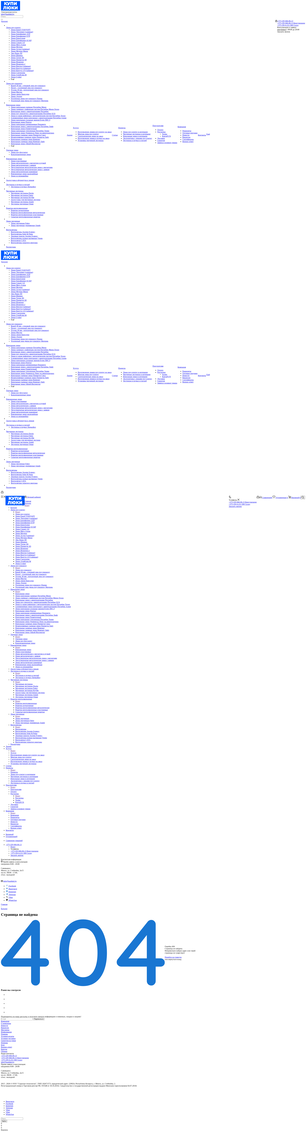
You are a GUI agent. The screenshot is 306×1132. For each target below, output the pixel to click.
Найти (4, 1121)
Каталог (14, 508)
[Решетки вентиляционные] (36, 206)
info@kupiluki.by (7, 14)
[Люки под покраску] (36, 81)
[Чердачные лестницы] (36, 189)
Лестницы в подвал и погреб (27, 675)
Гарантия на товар (8, 1041)
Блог (3, 1045)
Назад (27, 505)
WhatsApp (13, 900)
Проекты (14, 772)
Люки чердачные (22, 718)
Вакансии (5, 1028)
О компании (6, 1023)
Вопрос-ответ (6, 1047)
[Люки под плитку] (36, 25)
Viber (11, 897)
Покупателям (16, 789)
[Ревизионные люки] (36, 157)
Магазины (5, 1030)
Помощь (4, 1034)
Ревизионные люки (23, 650)
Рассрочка (19, 798)
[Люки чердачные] (36, 219)
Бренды (4, 1049)
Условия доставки (8, 1038)
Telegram (12, 895)
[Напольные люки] (36, 103)
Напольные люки (22, 594)
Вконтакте (13, 889)
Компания (15, 815)
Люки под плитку (22, 514)
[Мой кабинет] (276, 21)
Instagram (12, 892)
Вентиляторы (20, 729)
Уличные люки (21, 639)
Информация (6, 1032)
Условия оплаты (7, 1036)
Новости (4, 1026)
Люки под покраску (23, 570)
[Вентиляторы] (36, 228)
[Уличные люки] (36, 148)
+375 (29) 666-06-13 (285, 21)
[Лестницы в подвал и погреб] (36, 182)
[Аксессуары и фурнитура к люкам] (36, 178)
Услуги (13, 753)
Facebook (12, 886)
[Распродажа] (36, 245)
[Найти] (2, 19)
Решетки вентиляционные (26, 703)
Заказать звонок (235, 506)
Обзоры (4, 1051)
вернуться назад (174, 959)
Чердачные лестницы (24, 684)
